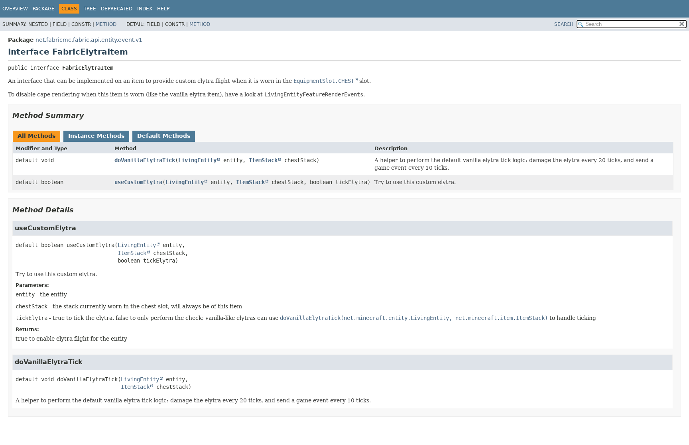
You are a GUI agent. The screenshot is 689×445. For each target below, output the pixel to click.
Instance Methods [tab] (96, 136)
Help (163, 9)
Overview (15, 9)
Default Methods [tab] (163, 136)
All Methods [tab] (36, 136)
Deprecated (116, 9)
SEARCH (563, 24)
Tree (90, 9)
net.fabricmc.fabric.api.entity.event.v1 (88, 40)
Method (106, 24)
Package (44, 9)
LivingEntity (197, 160)
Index (144, 9)
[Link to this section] (90, 115)
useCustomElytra (138, 182)
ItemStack (263, 160)
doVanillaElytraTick (144, 160)
